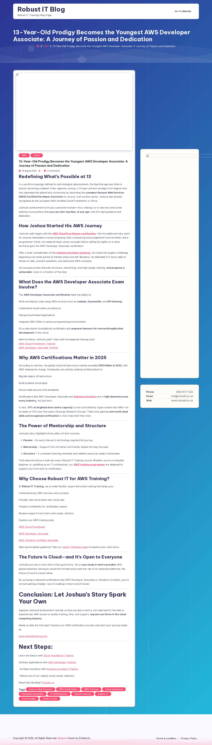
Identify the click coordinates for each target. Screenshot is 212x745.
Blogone (62, 738)
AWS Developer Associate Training (38, 347)
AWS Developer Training (62, 662)
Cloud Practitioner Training (58, 655)
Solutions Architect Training (62, 669)
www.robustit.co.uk (182, 400)
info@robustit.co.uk (182, 396)
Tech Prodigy (28, 698)
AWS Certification (68, 689)
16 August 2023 (29, 171)
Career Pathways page (75, 547)
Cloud (37, 155)
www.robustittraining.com (33, 636)
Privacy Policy (189, 738)
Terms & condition (166, 738)
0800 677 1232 (184, 391)
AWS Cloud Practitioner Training (37, 343)
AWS (46, 46)
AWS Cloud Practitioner (32, 526)
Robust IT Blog (41, 9)
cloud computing (114, 689)
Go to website (183, 11)
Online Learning (82, 694)
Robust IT (103, 694)
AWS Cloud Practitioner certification (74, 233)
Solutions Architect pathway (73, 252)
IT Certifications (58, 694)
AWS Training (91, 689)
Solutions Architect (85, 396)
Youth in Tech (50, 698)
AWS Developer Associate (33, 533)
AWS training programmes (89, 464)
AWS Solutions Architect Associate (38, 540)
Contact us (48, 682)
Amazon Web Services (40, 689)
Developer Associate (32, 694)
